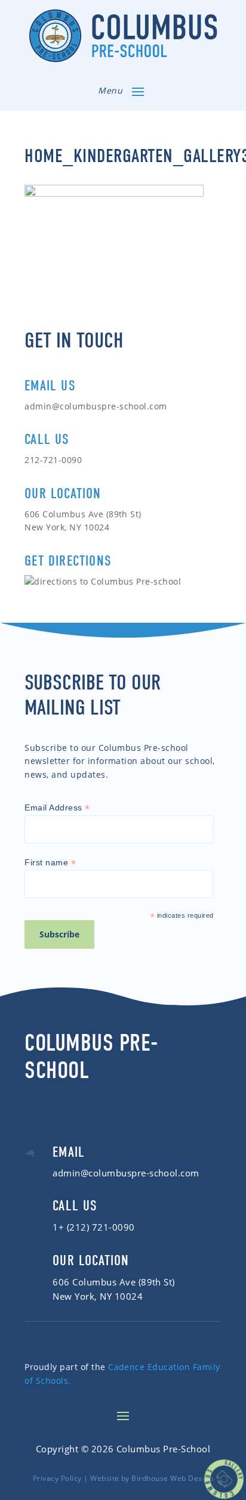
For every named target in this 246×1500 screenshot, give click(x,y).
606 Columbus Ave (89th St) (114, 1282)
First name (50, 862)
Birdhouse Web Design (172, 1478)
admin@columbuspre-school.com (95, 406)
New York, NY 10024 (98, 1296)
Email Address (57, 807)
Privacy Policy (57, 1478)
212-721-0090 (53, 459)
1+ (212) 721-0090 (93, 1227)
